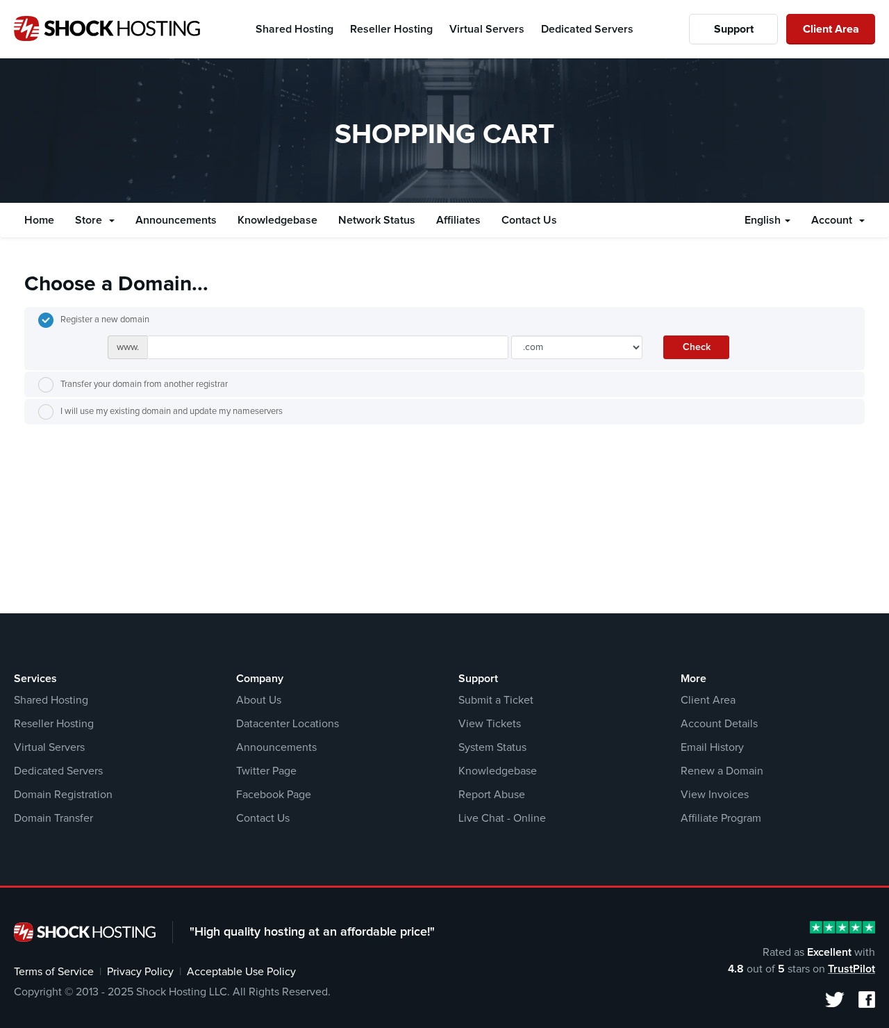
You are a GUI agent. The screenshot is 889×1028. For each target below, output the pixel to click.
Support (734, 29)
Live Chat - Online (502, 818)
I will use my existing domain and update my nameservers (171, 411)
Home (39, 220)
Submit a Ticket (495, 700)
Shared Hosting (51, 700)
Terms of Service (54, 971)
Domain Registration (63, 794)
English (764, 220)
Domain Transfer (53, 818)
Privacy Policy (140, 971)
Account (834, 220)
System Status (492, 747)
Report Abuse (491, 794)
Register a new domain (104, 319)
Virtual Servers (49, 747)
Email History (712, 747)
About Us (258, 700)
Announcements (176, 220)
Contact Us (529, 220)
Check (697, 347)
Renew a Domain (722, 771)
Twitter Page (266, 771)
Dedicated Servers (58, 771)
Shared (294, 29)
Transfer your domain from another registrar (144, 384)
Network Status (376, 220)
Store (91, 220)
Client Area (831, 29)
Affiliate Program (721, 818)
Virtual (486, 29)
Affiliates (458, 220)
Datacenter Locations (287, 723)
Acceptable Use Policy (241, 971)
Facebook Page (273, 794)
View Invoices (715, 794)
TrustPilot (851, 969)
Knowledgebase (277, 220)
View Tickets (489, 723)
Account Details (719, 723)
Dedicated (587, 29)
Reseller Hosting (54, 723)
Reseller (391, 29)
